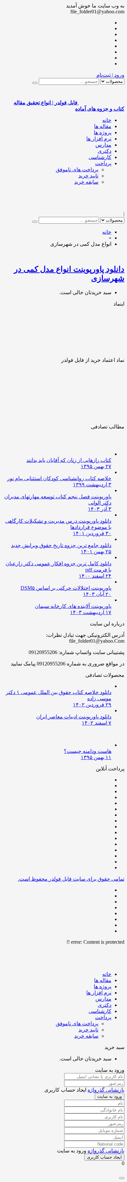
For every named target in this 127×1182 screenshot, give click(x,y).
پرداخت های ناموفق (77, 169)
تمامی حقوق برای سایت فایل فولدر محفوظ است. (71, 879)
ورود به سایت (109, 1096)
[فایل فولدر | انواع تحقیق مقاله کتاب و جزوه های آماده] (101, 208)
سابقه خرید (86, 182)
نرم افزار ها (98, 138)
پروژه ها (102, 132)
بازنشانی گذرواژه (106, 1090)
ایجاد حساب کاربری (104, 1157)
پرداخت (103, 163)
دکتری (104, 151)
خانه (106, 120)
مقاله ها (102, 126)
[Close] (121, 1178)
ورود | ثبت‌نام (110, 75)
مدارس (103, 145)
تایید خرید (88, 175)
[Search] (34, 83)
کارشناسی (100, 157)
